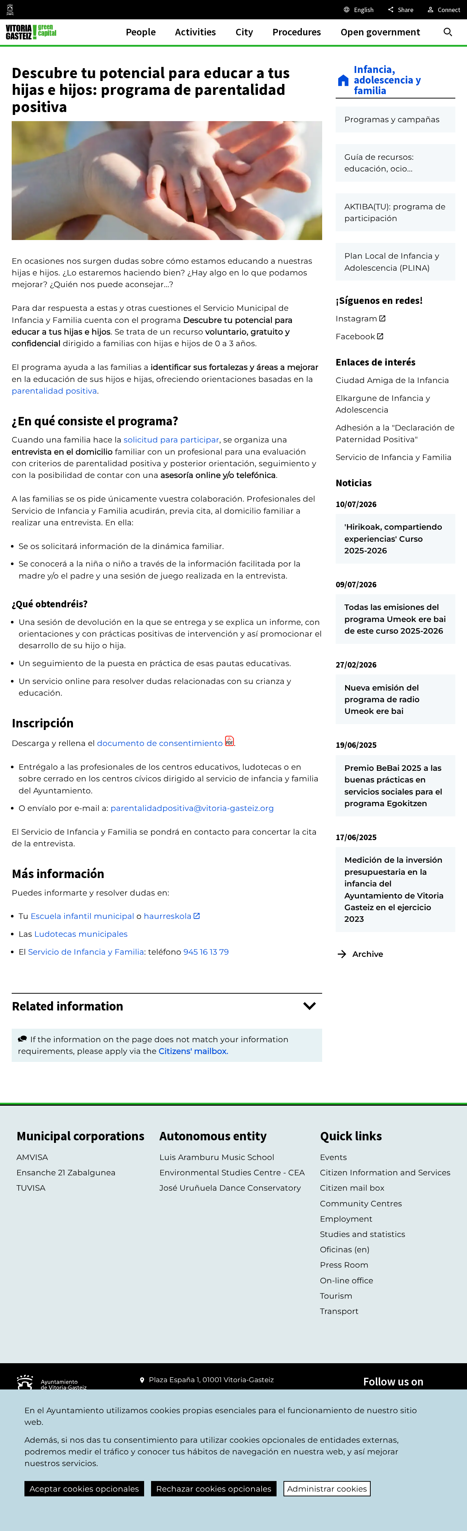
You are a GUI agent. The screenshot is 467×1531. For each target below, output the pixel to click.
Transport (339, 1311)
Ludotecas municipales (81, 934)
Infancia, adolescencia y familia (387, 80)
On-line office (346, 1280)
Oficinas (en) (345, 1249)
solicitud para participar (171, 439)
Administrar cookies (327, 1488)
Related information (67, 1006)
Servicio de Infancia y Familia (86, 951)
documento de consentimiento (160, 743)
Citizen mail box (352, 1187)
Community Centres (361, 1203)
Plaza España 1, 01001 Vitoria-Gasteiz (211, 1380)
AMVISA (32, 1157)
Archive (367, 954)
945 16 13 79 (206, 951)
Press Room (344, 1264)
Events (333, 1157)
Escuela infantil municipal (82, 916)
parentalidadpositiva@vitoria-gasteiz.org (192, 808)
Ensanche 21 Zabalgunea (66, 1172)
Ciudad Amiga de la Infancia (392, 380)
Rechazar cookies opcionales (213, 1488)
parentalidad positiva (54, 390)
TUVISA (30, 1187)
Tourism (336, 1295)
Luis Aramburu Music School (216, 1157)
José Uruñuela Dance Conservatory (230, 1187)
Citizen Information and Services (385, 1172)
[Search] (448, 32)
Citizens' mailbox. (193, 1051)
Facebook (355, 336)
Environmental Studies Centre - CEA (232, 1172)
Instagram (356, 318)
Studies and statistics (362, 1234)
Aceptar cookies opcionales (84, 1488)
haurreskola (168, 916)
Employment (346, 1218)
